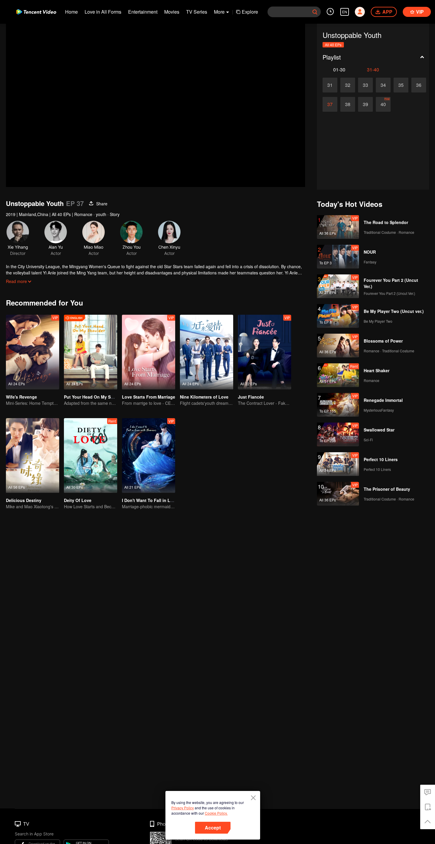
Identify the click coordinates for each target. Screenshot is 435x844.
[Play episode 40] (383, 104)
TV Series (196, 11)
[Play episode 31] (330, 85)
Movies (171, 11)
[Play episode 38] (347, 104)
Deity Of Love (77, 500)
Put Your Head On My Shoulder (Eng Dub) (106, 397)
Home (71, 11)
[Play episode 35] (401, 85)
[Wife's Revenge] (32, 352)
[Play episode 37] (330, 104)
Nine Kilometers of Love (204, 397)
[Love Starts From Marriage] (148, 352)
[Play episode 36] (418, 85)
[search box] (314, 11)
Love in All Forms (103, 11)
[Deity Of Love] (90, 455)
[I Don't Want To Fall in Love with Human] (148, 455)
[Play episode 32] (347, 85)
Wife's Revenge (21, 397)
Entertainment (142, 11)
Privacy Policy (182, 807)
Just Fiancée (251, 397)
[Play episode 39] (365, 104)
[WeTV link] (36, 12)
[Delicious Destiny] (32, 455)
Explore (250, 11)
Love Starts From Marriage (148, 397)
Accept (213, 827)
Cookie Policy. (216, 813)
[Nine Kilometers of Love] (206, 352)
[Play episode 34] (383, 85)
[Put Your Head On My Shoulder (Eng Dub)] (90, 352)
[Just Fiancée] (264, 352)
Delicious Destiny (23, 500)
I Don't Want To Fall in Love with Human (162, 500)
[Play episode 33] (365, 85)
